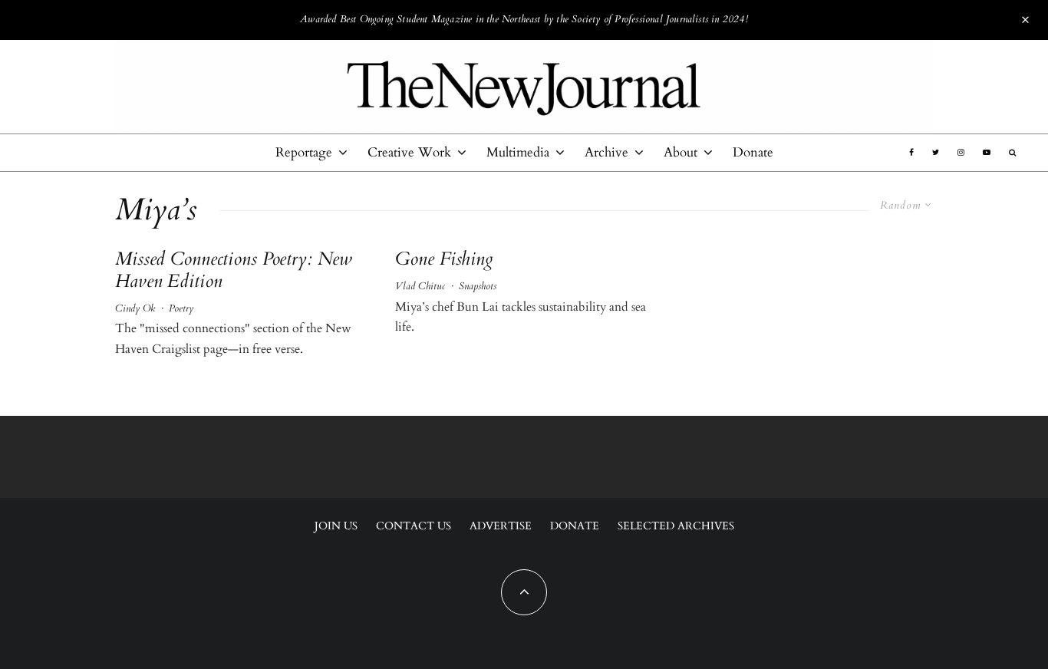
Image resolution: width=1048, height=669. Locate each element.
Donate (753, 152)
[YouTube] (987, 152)
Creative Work (409, 152)
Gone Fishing (444, 260)
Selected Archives (676, 526)
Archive (606, 152)
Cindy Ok (135, 308)
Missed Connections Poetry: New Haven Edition (233, 271)
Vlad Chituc (420, 286)
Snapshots (477, 286)
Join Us (336, 526)
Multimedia (517, 152)
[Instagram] (961, 152)
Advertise (501, 526)
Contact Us (413, 526)
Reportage (303, 152)
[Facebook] (911, 152)
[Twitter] (935, 152)
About (680, 152)
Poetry (181, 308)
